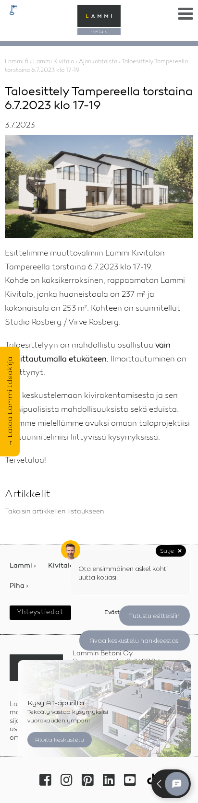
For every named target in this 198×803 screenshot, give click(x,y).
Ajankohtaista (98, 62)
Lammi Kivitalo (53, 62)
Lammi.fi (16, 62)
